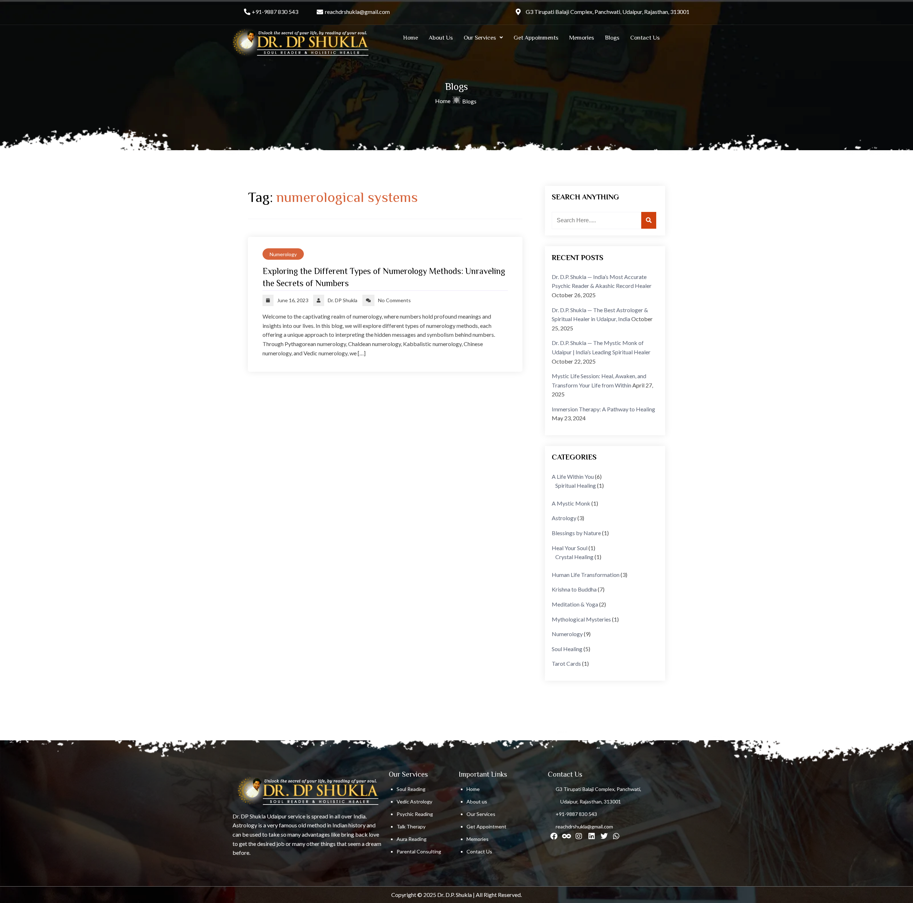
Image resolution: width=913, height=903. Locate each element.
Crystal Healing (574, 556)
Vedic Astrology (414, 801)
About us (476, 801)
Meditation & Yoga (575, 604)
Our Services (480, 37)
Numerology (283, 254)
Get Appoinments (536, 37)
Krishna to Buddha (574, 589)
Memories (581, 37)
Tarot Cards (566, 663)
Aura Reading (412, 839)
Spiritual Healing (575, 485)
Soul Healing (567, 648)
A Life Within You (573, 476)
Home (410, 37)
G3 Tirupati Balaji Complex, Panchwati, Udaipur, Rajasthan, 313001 (607, 11)
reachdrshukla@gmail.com (357, 11)
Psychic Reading (415, 814)
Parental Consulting (419, 851)
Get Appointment (486, 826)
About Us (441, 37)
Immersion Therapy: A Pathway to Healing (603, 409)
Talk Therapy (411, 826)
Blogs (612, 37)
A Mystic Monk (571, 503)
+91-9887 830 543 (275, 11)
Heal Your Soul (569, 547)
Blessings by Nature (576, 532)
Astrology (564, 517)
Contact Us (645, 37)
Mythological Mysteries (581, 619)
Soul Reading (411, 789)
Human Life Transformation (585, 574)
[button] (483, 37)
